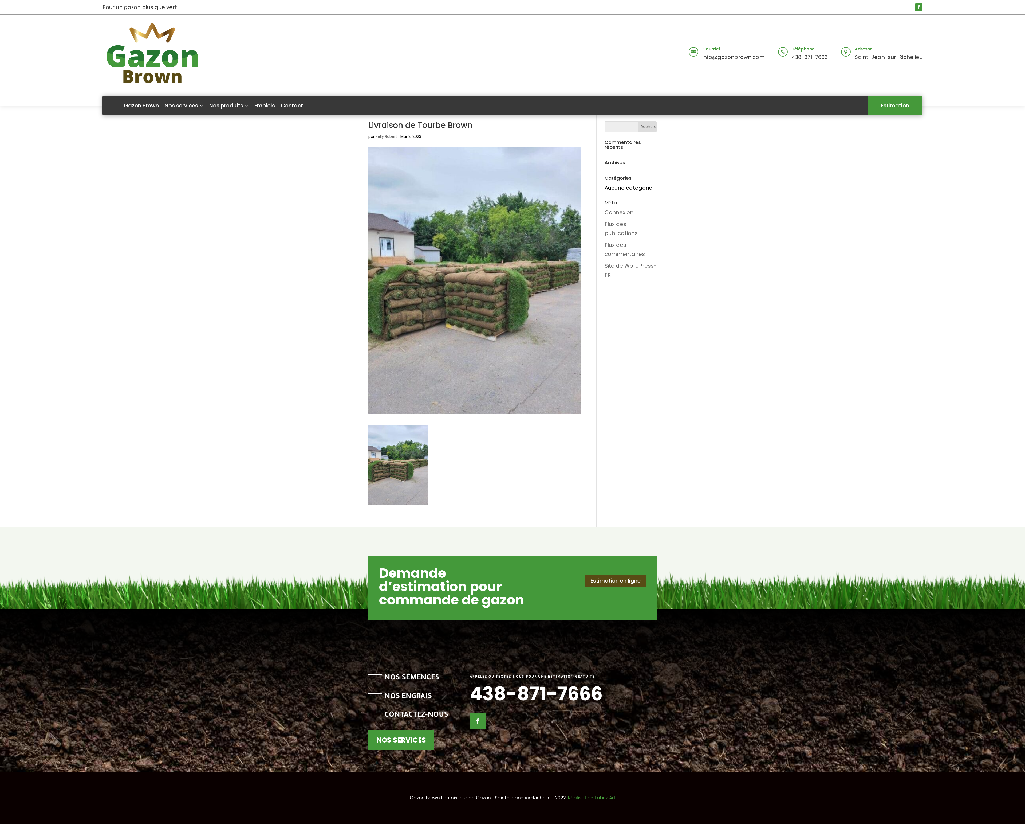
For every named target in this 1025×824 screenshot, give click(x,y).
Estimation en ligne (615, 580)
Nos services (181, 105)
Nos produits (226, 105)
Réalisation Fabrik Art (592, 798)
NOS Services (401, 740)
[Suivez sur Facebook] (918, 7)
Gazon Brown (141, 105)
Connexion (619, 212)
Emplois (264, 105)
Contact (292, 105)
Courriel (711, 49)
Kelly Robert (386, 136)
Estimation (895, 105)
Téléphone (803, 49)
